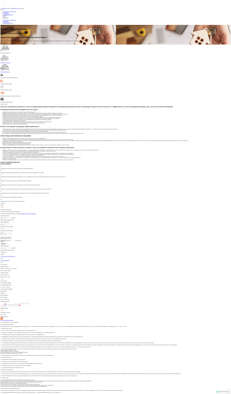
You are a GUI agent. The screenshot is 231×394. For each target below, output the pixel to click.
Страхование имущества (8, 14)
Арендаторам (5, 12)
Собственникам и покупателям (9, 11)
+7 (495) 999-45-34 (4, 8)
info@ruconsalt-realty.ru (5, 260)
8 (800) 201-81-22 (15, 8)
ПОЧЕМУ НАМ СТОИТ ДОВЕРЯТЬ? (28, 213)
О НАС (4, 16)
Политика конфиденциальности (7, 320)
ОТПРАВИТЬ (3, 243)
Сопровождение (6, 13)
